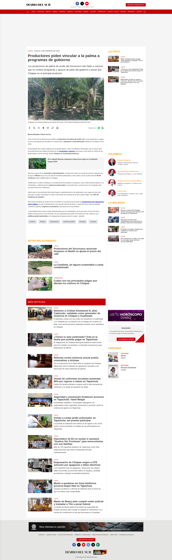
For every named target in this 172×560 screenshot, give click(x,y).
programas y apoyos (67, 151)
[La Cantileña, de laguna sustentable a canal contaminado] (40, 268)
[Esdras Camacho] (112, 162)
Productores (54, 221)
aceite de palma (69, 221)
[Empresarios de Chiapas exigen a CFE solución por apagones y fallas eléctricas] (40, 468)
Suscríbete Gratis (126, 339)
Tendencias (101, 11)
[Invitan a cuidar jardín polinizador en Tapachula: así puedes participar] (40, 423)
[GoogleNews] (88, 545)
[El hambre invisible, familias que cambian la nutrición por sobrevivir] (113, 229)
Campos (93, 221)
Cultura (93, 11)
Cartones (78, 11)
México (48, 11)
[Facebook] (77, 3)
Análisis (70, 11)
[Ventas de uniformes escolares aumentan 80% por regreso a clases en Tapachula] (40, 383)
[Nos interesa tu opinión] (86, 527)
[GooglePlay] (98, 545)
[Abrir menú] (27, 11)
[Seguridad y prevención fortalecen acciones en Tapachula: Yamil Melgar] (40, 402)
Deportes (131, 11)
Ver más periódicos (135, 5)
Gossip (85, 11)
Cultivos (32, 221)
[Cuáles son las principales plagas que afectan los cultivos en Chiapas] (40, 284)
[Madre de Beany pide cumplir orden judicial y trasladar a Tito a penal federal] (40, 507)
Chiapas (82, 221)
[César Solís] (112, 193)
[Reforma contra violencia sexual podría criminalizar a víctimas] (40, 363)
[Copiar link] (52, 128)
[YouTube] (87, 3)
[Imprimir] (57, 128)
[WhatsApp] (38, 128)
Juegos (139, 11)
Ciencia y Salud (113, 11)
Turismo (123, 11)
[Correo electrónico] (47, 128)
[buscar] (144, 12)
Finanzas (62, 11)
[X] (82, 3)
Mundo (55, 11)
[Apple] (93, 545)
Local (33, 11)
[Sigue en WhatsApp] (98, 128)
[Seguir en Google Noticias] (102, 128)
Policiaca (40, 11)
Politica (42, 221)
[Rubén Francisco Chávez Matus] (112, 183)
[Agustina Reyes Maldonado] (112, 172)
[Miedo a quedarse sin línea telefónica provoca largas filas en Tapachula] (40, 487)
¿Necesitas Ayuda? (86, 540)
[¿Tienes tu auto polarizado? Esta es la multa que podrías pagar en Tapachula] (40, 342)
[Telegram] (43, 128)
